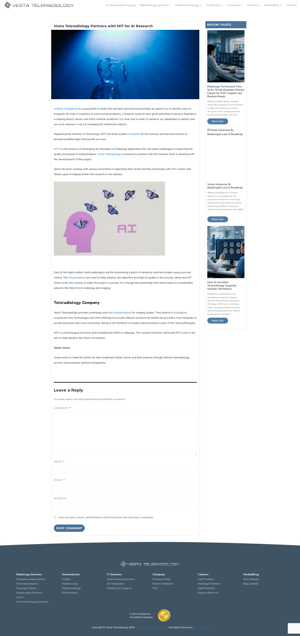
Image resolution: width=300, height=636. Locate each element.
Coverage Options (26, 588)
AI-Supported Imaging (120, 5)
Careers (252, 5)
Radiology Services (29, 574)
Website (60, 498)
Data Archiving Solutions (121, 579)
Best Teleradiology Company (151, 627)
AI (77, 124)
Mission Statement (163, 583)
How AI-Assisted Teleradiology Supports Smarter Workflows (221, 286)
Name (59, 461)
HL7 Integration (115, 583)
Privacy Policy (200, 627)
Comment (62, 408)
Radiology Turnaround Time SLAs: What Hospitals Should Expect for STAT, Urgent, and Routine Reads (225, 91)
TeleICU (66, 579)
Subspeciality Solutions (29, 592)
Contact (291, 5)
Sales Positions (206, 588)
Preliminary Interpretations (30, 579)
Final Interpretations (27, 583)
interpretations (77, 277)
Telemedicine (71, 574)
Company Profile (162, 579)
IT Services (213, 5)
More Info (218, 121)
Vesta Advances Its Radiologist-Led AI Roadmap (225, 186)
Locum (19, 597)
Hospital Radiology (187, 5)
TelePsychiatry (70, 592)
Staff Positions (206, 579)
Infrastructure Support (119, 588)
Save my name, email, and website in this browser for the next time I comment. (106, 517)
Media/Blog (271, 5)
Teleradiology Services (154, 5)
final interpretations (119, 312)
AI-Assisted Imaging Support (32, 601)
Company (233, 5)
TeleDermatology (71, 588)
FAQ (155, 588)
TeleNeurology (70, 583)
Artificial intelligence (66, 108)
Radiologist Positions (209, 583)
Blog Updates (251, 583)
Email (59, 480)
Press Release (251, 579)
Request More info (208, 592)
